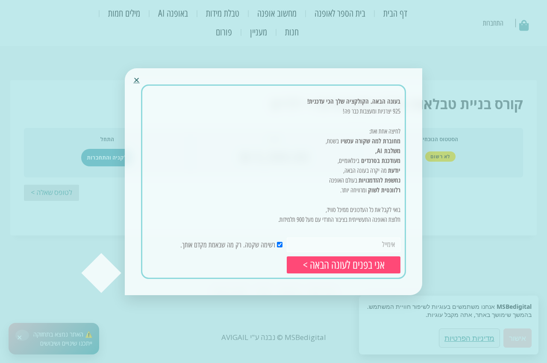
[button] (136, 80)
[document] (273, 181)
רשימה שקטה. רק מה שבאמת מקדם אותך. (227, 244)
